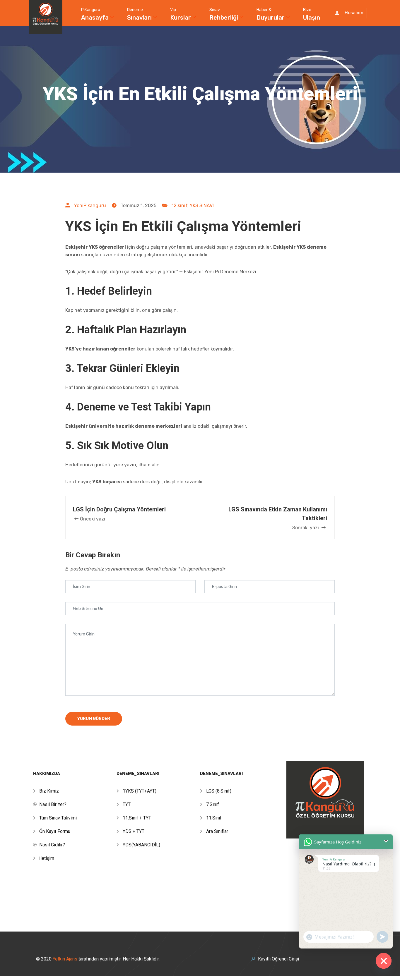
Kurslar (180, 14)
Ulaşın (311, 14)
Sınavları (139, 14)
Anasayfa (95, 14)
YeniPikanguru (90, 205)
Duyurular (271, 14)
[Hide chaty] (384, 961)
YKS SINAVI (202, 205)
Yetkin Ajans (65, 959)
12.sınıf (179, 205)
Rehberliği (223, 14)
